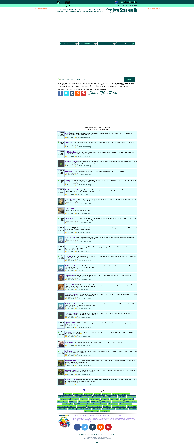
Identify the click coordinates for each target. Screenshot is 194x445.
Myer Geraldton (132, 406)
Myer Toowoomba (94, 399)
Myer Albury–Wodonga (126, 399)
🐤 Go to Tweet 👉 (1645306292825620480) (78, 223)
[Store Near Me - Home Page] (58, 3)
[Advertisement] (97, 27)
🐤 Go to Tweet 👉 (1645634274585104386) (78, 175)
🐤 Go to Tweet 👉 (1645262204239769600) (78, 232)
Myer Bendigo (114, 399)
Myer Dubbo (71, 408)
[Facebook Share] (77, 427)
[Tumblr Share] (92, 427)
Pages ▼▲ (68, 6)
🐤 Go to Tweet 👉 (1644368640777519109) (78, 299)
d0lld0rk (68, 247)
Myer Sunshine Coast (99, 396)
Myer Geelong (131, 396)
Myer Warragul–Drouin (108, 408)
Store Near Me (87, 438)
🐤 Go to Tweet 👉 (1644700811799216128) (78, 270)
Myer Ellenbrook (113, 404)
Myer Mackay (73, 401)
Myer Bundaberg (105, 401)
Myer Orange (107, 406)
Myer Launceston (62, 401)
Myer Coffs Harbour (117, 401)
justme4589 (69, 209)
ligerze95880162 (71, 323)
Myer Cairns (75, 399)
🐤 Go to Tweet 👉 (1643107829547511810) (78, 384)
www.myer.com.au (122, 86)
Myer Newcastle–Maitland (66, 396)
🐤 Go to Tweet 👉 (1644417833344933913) (78, 289)
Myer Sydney (67, 394)
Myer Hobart (122, 396)
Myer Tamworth (81, 406)
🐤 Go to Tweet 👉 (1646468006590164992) (78, 137)
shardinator (69, 142)
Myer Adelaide (106, 394)
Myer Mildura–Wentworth (81, 404)
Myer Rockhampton (84, 401)
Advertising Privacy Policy (98, 438)
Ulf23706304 (70, 285)
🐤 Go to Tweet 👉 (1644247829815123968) (78, 308)
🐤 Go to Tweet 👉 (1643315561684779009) (78, 355)
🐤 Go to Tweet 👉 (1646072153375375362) (78, 147)
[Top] (97, 443)
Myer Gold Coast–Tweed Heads (121, 394)
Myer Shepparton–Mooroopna (98, 404)
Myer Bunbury (95, 401)
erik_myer (69, 351)
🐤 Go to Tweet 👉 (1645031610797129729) (78, 251)
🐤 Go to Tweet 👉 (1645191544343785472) (78, 242)
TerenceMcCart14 (71, 361)
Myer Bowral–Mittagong (119, 406)
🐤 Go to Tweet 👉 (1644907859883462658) (78, 261)
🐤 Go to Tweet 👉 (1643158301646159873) (78, 365)
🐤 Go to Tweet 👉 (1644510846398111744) (78, 280)
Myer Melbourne (77, 394)
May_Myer (69, 342)
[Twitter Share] (84, 427)
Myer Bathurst (96, 408)
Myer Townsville (65, 399)
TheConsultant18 (71, 190)
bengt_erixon (70, 218)
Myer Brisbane (88, 394)
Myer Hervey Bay (67, 404)
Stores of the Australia (96, 434)
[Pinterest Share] (108, 427)
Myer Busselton (62, 408)
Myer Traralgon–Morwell (94, 406)
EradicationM (70, 199)
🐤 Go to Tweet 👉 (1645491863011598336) (78, 185)
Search (129, 79)
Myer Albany (132, 408)
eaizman (68, 228)
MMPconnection (71, 161)
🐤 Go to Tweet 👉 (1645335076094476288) (78, 213)
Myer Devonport (104, 411)
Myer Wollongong (112, 396)
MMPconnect (70, 237)
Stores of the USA (84, 434)
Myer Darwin (84, 399)
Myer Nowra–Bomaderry (84, 408)
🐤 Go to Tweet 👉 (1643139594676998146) (78, 374)
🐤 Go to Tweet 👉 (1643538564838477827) (78, 336)
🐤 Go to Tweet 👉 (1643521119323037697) (78, 345)
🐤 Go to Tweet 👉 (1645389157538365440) (78, 204)
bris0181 (68, 256)
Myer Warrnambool (122, 408)
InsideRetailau (70, 152)
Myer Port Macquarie (125, 404)
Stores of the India (109, 434)
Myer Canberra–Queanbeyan (83, 396)
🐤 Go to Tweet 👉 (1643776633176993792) (78, 327)
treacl (67, 133)
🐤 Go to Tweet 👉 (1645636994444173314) (78, 166)
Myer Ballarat (105, 399)
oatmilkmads (70, 332)
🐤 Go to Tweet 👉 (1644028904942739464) (78, 317)
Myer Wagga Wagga (130, 401)
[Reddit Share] (100, 427)
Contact (108, 438)
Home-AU (60, 6)
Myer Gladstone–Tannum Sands (66, 406)
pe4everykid (70, 275)
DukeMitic (69, 180)
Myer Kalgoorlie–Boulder (91, 411)
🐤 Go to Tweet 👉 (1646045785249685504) (78, 156)
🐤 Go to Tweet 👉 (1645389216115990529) (78, 194)
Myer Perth (97, 394)
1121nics (68, 172)
